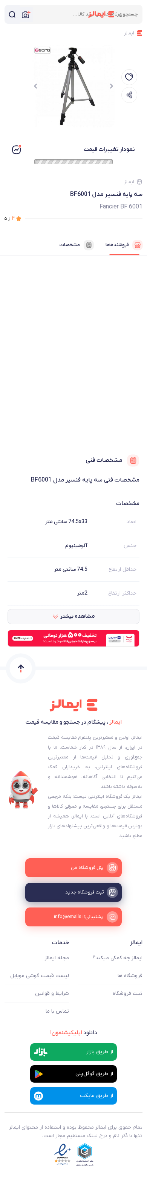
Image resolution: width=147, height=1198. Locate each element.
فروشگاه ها (130, 975)
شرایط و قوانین (52, 993)
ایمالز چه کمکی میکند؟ (117, 958)
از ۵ (10, 218)
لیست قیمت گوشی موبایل (39, 975)
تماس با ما (57, 1011)
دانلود (73, 1032)
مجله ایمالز (57, 958)
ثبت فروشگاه (127, 993)
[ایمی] (23, 790)
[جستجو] (12, 14)
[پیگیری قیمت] (129, 77)
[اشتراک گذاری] (129, 95)
